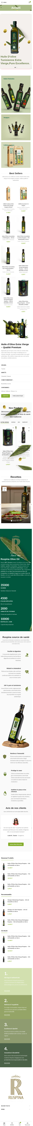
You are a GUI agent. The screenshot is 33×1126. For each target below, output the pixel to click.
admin (14, 520)
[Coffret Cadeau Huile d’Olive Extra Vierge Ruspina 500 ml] (8, 193)
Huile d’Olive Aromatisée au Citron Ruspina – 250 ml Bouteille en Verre (23, 237)
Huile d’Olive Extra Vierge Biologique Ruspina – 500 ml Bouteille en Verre (18, 921)
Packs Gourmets (8, 210)
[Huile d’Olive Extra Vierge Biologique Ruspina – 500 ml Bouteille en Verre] (8, 287)
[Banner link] (16, 94)
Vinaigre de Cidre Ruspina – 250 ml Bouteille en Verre (17, 910)
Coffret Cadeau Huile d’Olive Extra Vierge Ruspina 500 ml (8, 205)
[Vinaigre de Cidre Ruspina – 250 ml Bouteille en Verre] (3, 913)
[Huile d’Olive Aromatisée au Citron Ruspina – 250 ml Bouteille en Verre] (23, 225)
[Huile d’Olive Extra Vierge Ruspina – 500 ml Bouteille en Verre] (3, 867)
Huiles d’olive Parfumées (8, 239)
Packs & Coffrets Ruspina (8, 209)
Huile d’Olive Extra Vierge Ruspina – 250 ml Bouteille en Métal (23, 303)
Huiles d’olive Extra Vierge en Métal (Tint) (8, 460)
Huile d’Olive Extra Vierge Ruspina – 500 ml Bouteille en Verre (19, 864)
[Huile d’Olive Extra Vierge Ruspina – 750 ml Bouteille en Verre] (3, 877)
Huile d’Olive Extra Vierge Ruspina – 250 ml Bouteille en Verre (24, 448)
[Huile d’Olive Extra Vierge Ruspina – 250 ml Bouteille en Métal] (23, 288)
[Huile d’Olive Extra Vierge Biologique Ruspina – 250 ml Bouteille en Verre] (23, 255)
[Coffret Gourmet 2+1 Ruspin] (23, 193)
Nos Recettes (16, 512)
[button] (13, 430)
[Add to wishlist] (13, 427)
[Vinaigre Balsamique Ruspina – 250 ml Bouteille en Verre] (3, 902)
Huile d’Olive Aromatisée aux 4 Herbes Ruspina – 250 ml (8, 268)
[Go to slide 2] (16, 67)
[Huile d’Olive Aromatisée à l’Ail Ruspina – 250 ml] (8, 225)
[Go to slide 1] (15, 67)
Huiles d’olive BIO (23, 272)
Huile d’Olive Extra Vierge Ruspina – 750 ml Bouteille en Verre (19, 875)
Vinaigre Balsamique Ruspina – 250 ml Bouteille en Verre (18, 901)
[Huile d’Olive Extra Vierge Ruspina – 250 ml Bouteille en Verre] (23, 435)
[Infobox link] (16, 591)
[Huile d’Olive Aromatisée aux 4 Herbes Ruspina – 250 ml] (8, 255)
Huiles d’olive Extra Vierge (23, 306)
